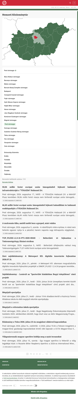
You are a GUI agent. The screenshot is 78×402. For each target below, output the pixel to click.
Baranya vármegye (10, 80)
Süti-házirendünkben (10, 378)
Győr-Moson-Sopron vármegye (14, 102)
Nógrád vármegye (10, 120)
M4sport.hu (5, 365)
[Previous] (27, 354)
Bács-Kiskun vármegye (12, 77)
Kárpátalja (7, 163)
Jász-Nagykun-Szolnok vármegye (15, 113)
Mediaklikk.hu (41, 361)
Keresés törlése (7, 182)
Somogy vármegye (10, 128)
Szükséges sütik (7, 385)
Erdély (6, 156)
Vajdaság (7, 174)
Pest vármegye (10, 124)
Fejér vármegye (9, 98)
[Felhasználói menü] (74, 2)
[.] (4, 3)
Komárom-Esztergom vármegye (15, 117)
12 (47, 354)
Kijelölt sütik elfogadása (39, 398)
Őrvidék (7, 170)
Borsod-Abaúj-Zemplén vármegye (15, 88)
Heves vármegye (10, 109)
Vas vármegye (9, 139)
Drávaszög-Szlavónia (11, 152)
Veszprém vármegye (11, 142)
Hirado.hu (5, 361)
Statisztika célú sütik (26, 385)
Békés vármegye (10, 84)
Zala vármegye (9, 146)
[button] (70, 2)
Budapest (7, 91)
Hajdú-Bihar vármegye (12, 106)
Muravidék (8, 167)
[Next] (51, 354)
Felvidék (7, 160)
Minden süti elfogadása (39, 392)
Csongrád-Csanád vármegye (14, 95)
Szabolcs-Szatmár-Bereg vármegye (16, 132)
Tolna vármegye (9, 135)
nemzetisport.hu (42, 365)
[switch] (15, 386)
